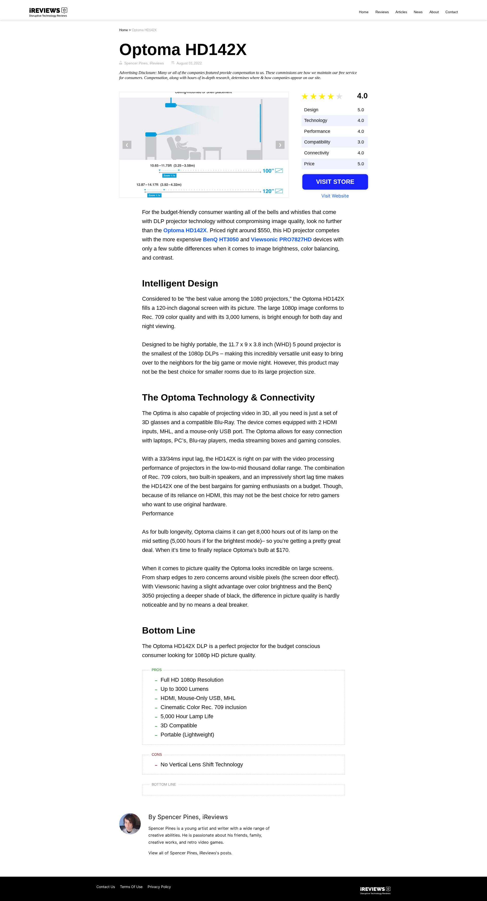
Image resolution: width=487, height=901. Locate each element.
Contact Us (105, 887)
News (418, 12)
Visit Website (335, 196)
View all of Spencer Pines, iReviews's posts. (190, 852)
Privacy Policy (159, 887)
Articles (401, 12)
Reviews (382, 12)
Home (364, 12)
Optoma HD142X (185, 230)
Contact (451, 12)
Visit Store (335, 181)
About (434, 12)
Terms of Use (131, 887)
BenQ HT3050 (221, 239)
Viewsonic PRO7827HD (281, 239)
